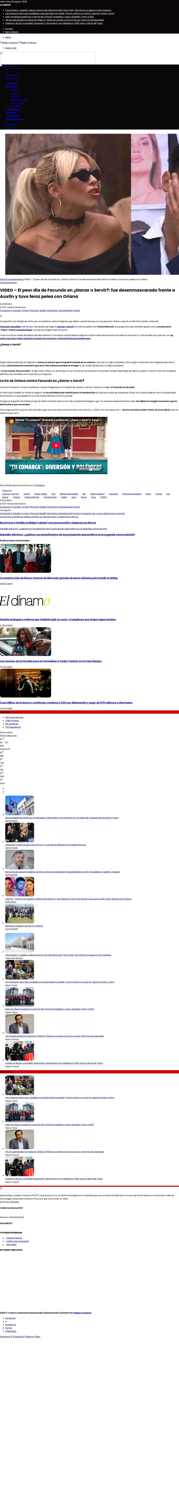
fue (168, 493)
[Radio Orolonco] (18, 42)
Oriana (16, 497)
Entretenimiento (19, 99)
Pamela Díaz (50, 497)
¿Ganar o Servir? (65, 326)
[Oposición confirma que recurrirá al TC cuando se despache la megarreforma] (19, 841)
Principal (11, 83)
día (84, 493)
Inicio (2, 279)
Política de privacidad (17, 1241)
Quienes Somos (13, 1238)
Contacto (12, 116)
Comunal (15, 89)
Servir (84, 497)
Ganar (5, 497)
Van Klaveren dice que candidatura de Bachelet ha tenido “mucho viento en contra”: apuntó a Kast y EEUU (59, 13)
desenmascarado (69, 493)
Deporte (15, 96)
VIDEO (103, 497)
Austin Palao (25, 329)
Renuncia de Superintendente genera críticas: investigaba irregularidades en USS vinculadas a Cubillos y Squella (62, 871)
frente (159, 493)
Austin (27, 493)
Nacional (15, 106)
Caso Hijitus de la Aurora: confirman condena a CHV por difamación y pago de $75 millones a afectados (66, 703)
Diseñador (11, 1244)
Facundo (113, 493)
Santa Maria (17, 102)
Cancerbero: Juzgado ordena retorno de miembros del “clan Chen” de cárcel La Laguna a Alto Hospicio (58, 10)
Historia (10, 112)
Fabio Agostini (97, 493)
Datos (14, 93)
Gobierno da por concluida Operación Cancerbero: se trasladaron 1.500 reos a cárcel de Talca (54, 23)
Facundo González (10, 326)
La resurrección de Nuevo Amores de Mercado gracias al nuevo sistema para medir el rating (58, 578)
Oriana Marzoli (31, 497)
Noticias (11, 86)
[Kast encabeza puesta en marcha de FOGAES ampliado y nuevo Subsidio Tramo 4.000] (19, 1005)
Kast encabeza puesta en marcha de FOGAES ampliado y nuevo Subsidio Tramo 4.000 (49, 16)
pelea (64, 497)
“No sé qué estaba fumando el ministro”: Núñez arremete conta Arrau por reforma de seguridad (54, 20)
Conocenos (12, 109)
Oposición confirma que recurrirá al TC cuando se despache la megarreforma (45, 844)
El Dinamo (39, 485)
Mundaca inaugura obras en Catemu (24, 925)
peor (73, 497)
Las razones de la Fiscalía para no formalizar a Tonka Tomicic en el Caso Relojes (51, 661)
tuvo (93, 497)
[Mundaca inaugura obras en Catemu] (19, 922)
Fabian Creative (82, 1312)
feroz (148, 493)
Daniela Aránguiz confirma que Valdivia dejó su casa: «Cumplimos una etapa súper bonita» (58, 619)
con (53, 493)
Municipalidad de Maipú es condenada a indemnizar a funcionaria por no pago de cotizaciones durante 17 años (62, 817)
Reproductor (14, 119)
